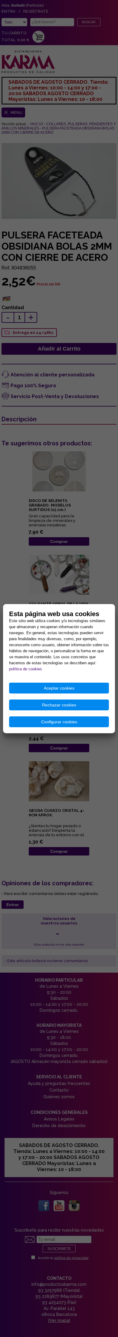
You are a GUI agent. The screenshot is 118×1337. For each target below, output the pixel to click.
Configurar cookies (59, 721)
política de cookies (25, 669)
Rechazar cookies (59, 705)
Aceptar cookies (59, 688)
